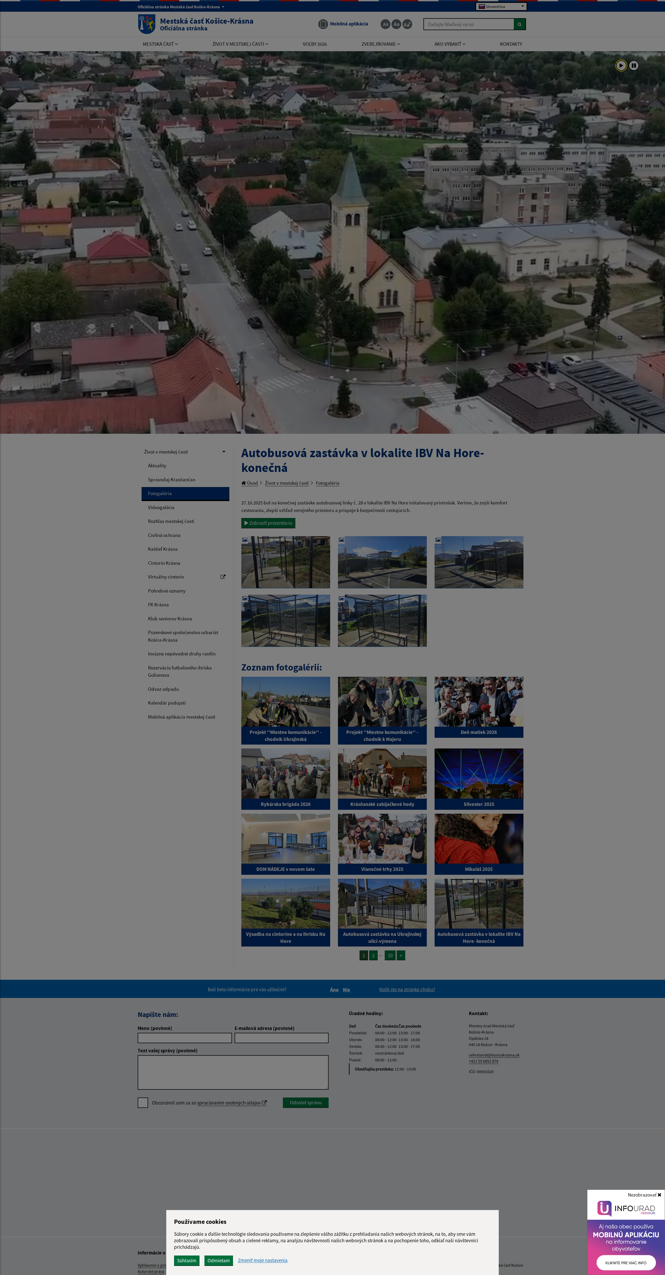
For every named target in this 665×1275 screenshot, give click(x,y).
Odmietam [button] (219, 1260)
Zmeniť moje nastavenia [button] (263, 1260)
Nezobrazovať (642, 1195)
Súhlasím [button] (186, 1260)
